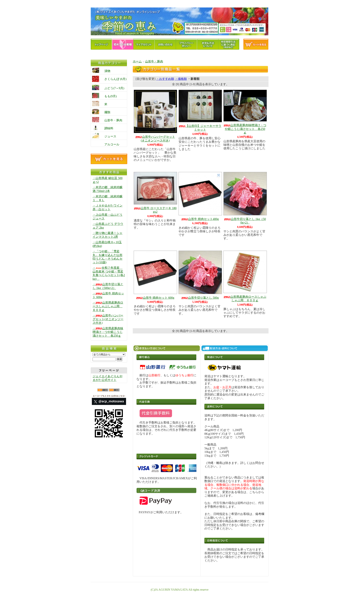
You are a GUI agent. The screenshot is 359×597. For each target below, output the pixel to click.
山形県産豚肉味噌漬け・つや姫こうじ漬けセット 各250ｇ (245, 129)
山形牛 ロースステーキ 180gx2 (159, 210)
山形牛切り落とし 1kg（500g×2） (248, 220)
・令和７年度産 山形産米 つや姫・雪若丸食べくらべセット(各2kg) (109, 273)
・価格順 (181, 78)
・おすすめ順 (165, 78)
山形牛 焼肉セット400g (203, 219)
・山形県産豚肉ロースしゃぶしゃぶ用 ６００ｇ (108, 306)
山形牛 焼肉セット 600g (158, 297)
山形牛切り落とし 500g (203, 297)
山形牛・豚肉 (154, 61)
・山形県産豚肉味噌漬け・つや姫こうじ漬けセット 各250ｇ (108, 332)
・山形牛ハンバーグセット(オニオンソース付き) (108, 319)
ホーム (137, 61)
